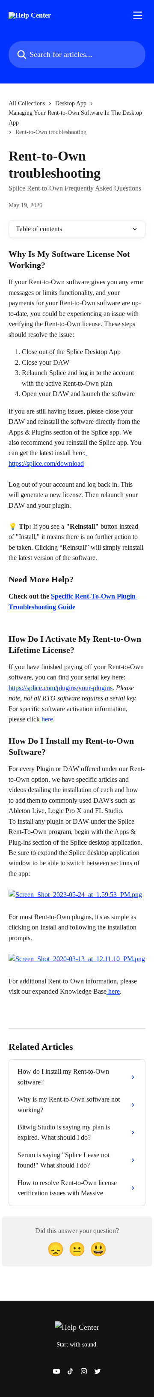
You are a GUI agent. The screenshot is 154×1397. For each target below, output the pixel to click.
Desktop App (70, 103)
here (46, 719)
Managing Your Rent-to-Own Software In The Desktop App (75, 117)
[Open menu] (137, 15)
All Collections (27, 103)
